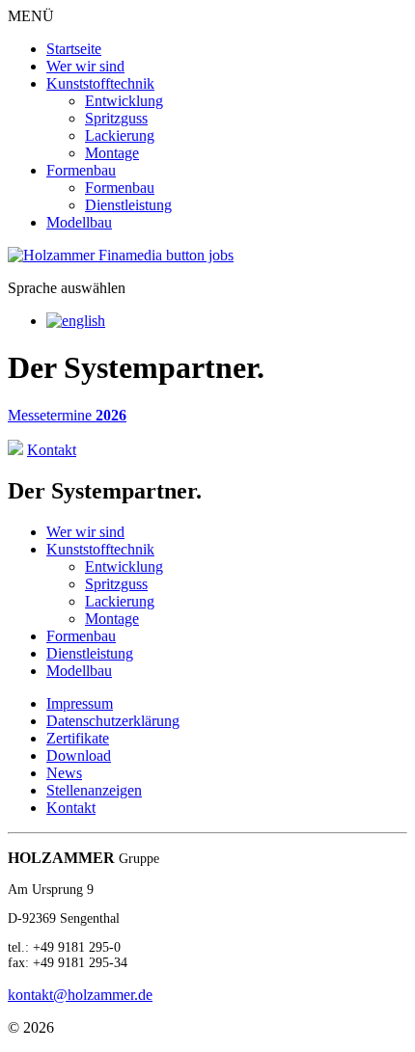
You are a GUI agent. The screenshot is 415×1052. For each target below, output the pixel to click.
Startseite (73, 48)
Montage (112, 153)
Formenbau (81, 170)
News (64, 773)
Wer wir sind (85, 66)
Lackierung (119, 135)
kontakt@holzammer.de (80, 994)
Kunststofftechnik (100, 83)
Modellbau (79, 222)
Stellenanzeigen (94, 790)
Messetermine (67, 415)
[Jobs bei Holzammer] (121, 255)
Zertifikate (77, 738)
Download (78, 755)
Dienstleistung (128, 205)
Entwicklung (124, 101)
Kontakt (71, 807)
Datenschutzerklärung (113, 721)
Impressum (79, 703)
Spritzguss (116, 118)
